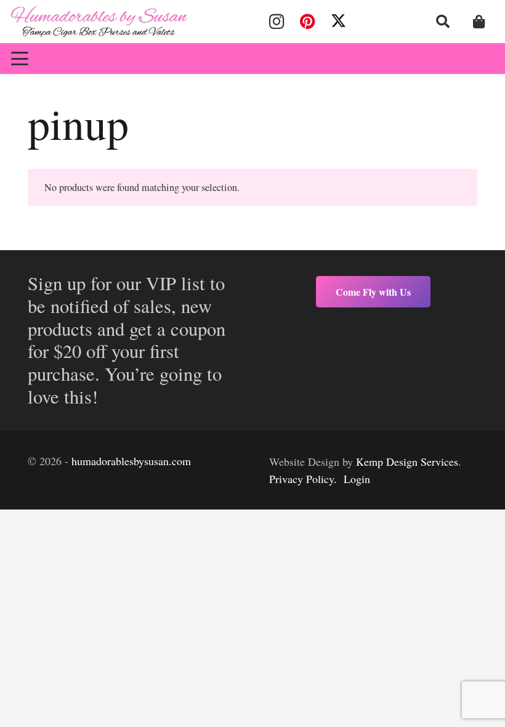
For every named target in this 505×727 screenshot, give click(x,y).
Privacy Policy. (303, 478)
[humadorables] (99, 21)
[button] (443, 21)
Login (357, 478)
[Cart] (479, 21)
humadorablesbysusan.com (131, 460)
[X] (338, 21)
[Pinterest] (307, 21)
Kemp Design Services (407, 461)
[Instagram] (276, 21)
